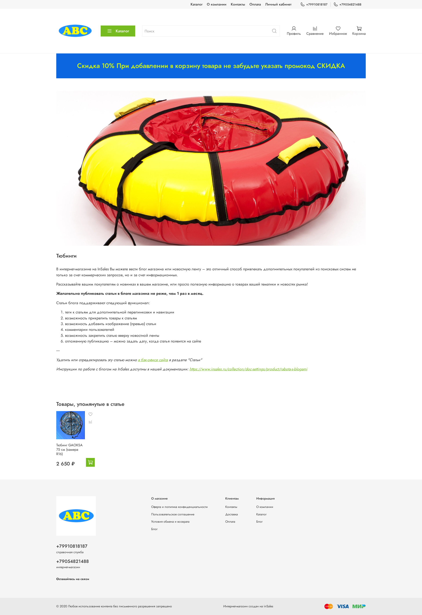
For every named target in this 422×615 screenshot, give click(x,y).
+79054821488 (350, 4)
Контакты (238, 4)
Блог (154, 529)
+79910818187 (316, 4)
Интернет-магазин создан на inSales (248, 606)
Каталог (196, 4)
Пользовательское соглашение (172, 514)
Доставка (231, 514)
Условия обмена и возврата (170, 521)
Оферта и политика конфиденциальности (179, 507)
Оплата (255, 4)
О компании (216, 4)
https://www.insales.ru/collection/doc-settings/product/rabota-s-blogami (248, 369)
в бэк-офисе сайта (153, 360)
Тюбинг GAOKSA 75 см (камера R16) (69, 449)
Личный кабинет (278, 4)
